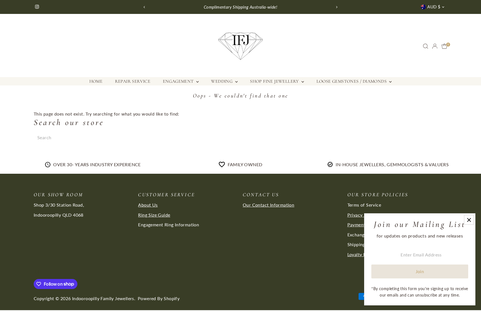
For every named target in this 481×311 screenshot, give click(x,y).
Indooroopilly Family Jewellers (103, 298)
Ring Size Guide (154, 214)
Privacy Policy (362, 214)
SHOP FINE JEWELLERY (275, 81)
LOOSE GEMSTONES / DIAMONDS (352, 81)
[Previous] (144, 7)
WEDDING (222, 81)
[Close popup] (469, 220)
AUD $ (433, 6)
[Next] (336, 7)
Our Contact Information (268, 204)
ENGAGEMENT (179, 81)
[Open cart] (444, 46)
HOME (96, 81)
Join (420, 271)
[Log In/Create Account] (434, 46)
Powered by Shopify (159, 298)
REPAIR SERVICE (133, 81)
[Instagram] (37, 7)
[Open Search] (425, 46)
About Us (148, 204)
